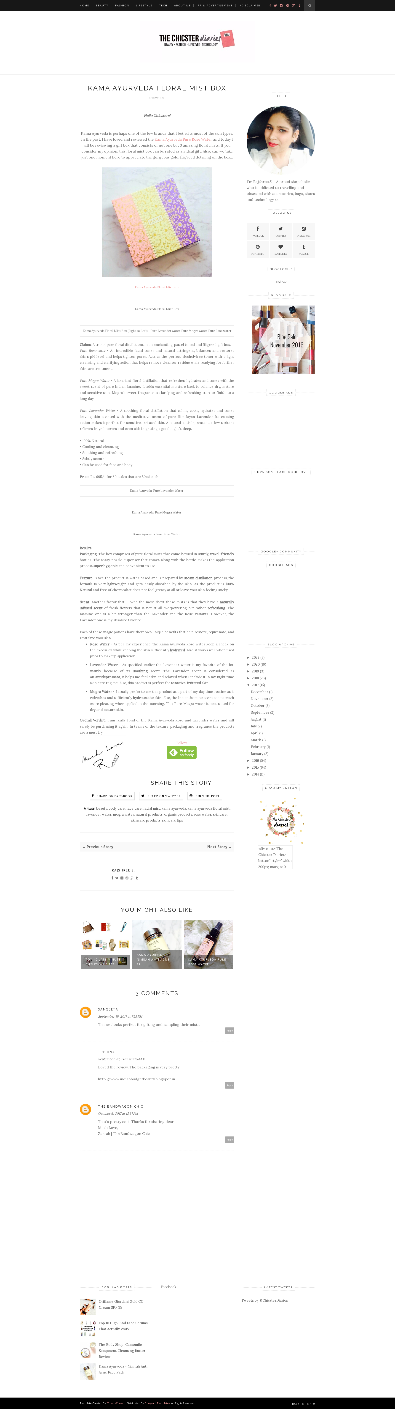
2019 (255, 671)
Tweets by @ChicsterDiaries (265, 1300)
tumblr (304, 253)
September (260, 712)
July (254, 726)
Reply (230, 1030)
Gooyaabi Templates (157, 1403)
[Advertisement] (281, 431)
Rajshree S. (123, 870)
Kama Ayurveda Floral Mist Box (157, 287)
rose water (202, 814)
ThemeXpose (115, 1403)
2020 (256, 664)
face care (134, 808)
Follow (181, 743)
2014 (255, 774)
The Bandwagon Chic (120, 1106)
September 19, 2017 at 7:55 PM (120, 1016)
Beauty (102, 5)
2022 (255, 657)
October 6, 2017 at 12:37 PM (118, 1113)
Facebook (258, 235)
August (256, 719)
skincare (220, 814)
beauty (101, 808)
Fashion (122, 5)
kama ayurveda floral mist (209, 808)
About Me (182, 5)
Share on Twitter (164, 796)
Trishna (106, 1052)
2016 (255, 760)
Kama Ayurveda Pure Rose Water (183, 139)
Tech (163, 5)
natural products (149, 814)
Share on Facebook (114, 796)
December (259, 692)
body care (117, 808)
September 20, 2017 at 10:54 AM (121, 1059)
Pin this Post (208, 796)
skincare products (145, 820)
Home (84, 5)
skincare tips (172, 820)
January (257, 753)
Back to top (302, 1404)
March (256, 740)
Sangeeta (108, 1009)
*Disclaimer (250, 5)
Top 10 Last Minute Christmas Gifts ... (103, 962)
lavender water (98, 814)
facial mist (151, 808)
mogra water (123, 814)
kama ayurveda (174, 808)
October (257, 705)
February (258, 747)
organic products (178, 814)
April (254, 733)
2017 (255, 685)
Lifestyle (144, 5)
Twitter (280, 235)
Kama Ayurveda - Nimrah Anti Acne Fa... (153, 959)
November (259, 698)
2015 (255, 767)
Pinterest (257, 253)
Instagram (303, 235)
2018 (255, 678)
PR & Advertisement (215, 5)
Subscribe (281, 253)
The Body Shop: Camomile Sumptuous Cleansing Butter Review (122, 1350)
